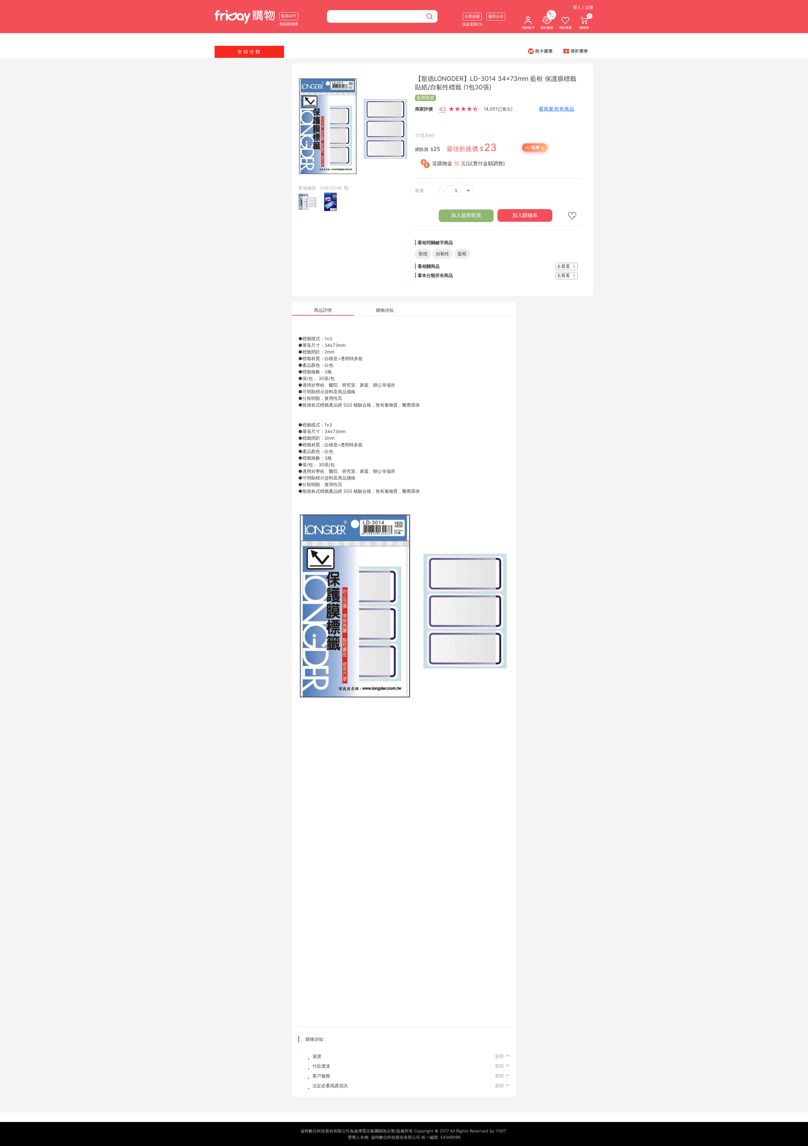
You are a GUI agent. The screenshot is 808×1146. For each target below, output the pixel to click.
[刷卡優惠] (540, 51)
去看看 (564, 266)
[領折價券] (575, 51)
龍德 (423, 253)
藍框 (462, 253)
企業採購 (472, 16)
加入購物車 (525, 215)
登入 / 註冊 (583, 7)
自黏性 (442, 253)
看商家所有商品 (556, 109)
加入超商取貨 (466, 215)
